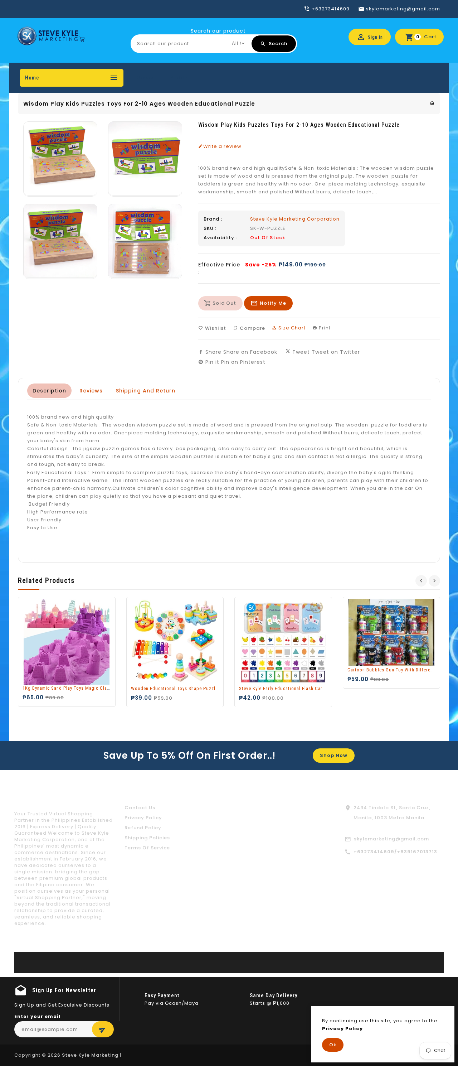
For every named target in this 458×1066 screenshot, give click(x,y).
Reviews (91, 390)
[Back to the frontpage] (432, 103)
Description (49, 390)
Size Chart (291, 327)
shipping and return (145, 390)
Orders (145, 78)
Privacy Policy (143, 817)
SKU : (210, 228)
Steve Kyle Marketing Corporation (295, 219)
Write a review (222, 146)
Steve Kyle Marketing (90, 1055)
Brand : (213, 219)
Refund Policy (143, 827)
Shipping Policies (147, 837)
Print (324, 327)
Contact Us (140, 807)
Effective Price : (219, 268)
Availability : (220, 238)
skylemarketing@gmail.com (391, 838)
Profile (178, 78)
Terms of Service (147, 847)
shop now (333, 755)
